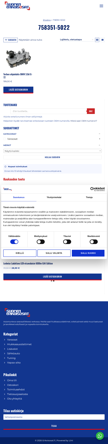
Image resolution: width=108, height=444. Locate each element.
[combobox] (52, 151)
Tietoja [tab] (89, 197)
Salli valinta (54, 253)
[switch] (41, 241)
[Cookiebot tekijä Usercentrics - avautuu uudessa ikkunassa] (92, 189)
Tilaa (54, 426)
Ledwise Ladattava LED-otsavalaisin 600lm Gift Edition (28, 263)
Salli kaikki (88, 253)
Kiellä (20, 253)
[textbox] (53, 151)
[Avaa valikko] (101, 6)
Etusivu (47, 20)
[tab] (51, 281)
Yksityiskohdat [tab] (54, 197)
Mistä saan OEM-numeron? (83, 121)
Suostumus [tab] (18, 197)
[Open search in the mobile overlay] (52, 111)
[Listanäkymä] (102, 40)
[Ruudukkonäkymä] (97, 40)
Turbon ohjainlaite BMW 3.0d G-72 (17, 75)
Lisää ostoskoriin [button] (18, 89)
